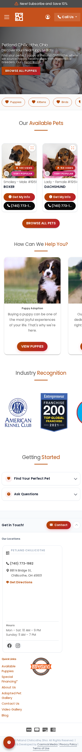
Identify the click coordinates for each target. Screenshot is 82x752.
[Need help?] (9, 742)
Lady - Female (61, 182)
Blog (5, 715)
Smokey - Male (21, 182)
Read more (32, 62)
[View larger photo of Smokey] (32, 148)
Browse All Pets (41, 223)
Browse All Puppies (21, 71)
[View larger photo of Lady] (72, 148)
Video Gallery (12, 709)
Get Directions (20, 582)
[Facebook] (9, 645)
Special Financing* (10, 679)
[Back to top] (76, 525)
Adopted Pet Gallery (11, 695)
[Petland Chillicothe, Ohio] (19, 17)
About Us (9, 687)
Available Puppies (9, 668)
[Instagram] (18, 645)
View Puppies (32, 346)
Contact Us (10, 703)
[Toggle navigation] (7, 17)
